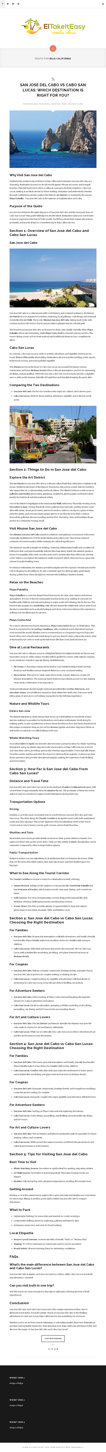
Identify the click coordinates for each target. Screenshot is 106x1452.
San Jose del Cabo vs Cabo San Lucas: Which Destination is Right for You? (53, 90)
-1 (51, 1349)
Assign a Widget (16, 1383)
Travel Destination (30, 104)
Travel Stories (44, 104)
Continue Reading (53, 1338)
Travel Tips (55, 104)
